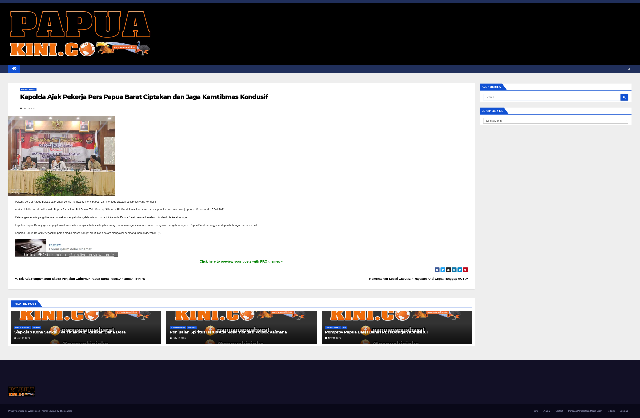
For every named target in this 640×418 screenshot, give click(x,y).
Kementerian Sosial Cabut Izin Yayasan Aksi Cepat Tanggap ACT (417, 278)
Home (535, 411)
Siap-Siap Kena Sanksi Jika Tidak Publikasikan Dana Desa (70, 332)
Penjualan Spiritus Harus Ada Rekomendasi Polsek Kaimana (228, 332)
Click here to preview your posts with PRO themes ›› (241, 261)
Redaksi (611, 411)
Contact (559, 411)
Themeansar (66, 411)
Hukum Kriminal (28, 89)
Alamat (547, 411)
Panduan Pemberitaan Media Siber (585, 411)
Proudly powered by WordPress (23, 411)
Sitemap (624, 411)
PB (344, 328)
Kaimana (36, 328)
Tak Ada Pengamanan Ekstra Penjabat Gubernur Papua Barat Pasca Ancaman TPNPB (81, 278)
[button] (629, 69)
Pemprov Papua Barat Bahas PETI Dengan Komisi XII (376, 332)
